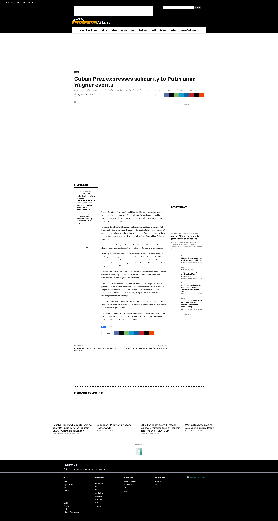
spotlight (109, 327)
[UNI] (76, 95)
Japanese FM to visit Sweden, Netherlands (114, 426)
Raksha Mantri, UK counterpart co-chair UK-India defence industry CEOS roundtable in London (73, 428)
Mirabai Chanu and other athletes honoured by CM (84, 207)
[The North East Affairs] (138, 21)
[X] (267, 3)
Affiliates (127, 488)
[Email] (196, 95)
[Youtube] (273, 3)
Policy (157, 485)
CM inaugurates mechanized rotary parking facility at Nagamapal (84, 219)
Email (126, 491)
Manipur (79, 191)
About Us (158, 481)
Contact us (128, 485)
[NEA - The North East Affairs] (201, 482)
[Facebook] (262, 3)
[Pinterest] (191, 95)
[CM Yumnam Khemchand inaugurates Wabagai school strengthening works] (175, 286)
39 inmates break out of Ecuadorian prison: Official (200, 426)
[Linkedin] (186, 95)
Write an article (130, 481)
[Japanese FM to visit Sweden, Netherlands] (117, 408)
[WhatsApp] (176, 95)
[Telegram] (181, 95)
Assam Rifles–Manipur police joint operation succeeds (86, 196)
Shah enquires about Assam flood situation (146, 348)
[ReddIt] (201, 95)
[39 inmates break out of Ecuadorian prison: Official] (205, 408)
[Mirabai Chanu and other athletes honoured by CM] (175, 259)
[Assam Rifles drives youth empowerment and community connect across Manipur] (175, 302)
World (76, 72)
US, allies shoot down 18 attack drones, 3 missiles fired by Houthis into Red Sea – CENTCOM (160, 428)
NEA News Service (182, 233)
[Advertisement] (113, 11)
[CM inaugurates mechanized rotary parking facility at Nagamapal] (175, 271)
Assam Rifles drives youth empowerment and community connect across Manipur (192, 303)
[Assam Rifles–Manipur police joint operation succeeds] (187, 220)
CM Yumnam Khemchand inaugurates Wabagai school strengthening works (191, 288)
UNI (82, 95)
